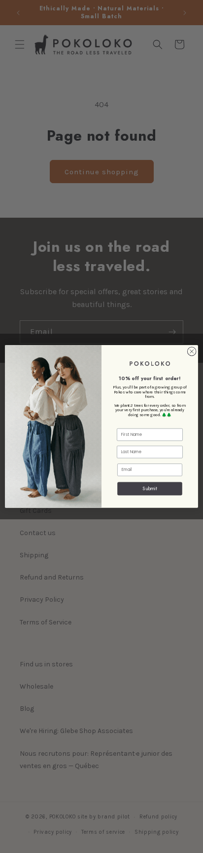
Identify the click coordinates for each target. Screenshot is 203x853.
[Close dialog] (191, 351)
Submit (149, 488)
